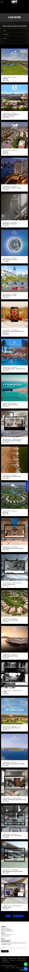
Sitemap (18, 967)
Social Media (12, 960)
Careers (7, 967)
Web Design (4, 958)
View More (5, 80)
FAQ (22, 967)
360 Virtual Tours (12, 958)
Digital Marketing (21, 960)
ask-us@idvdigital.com (6, 940)
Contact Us (13, 967)
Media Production (22, 958)
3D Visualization (5, 962)
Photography (5, 960)
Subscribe (4, 951)
